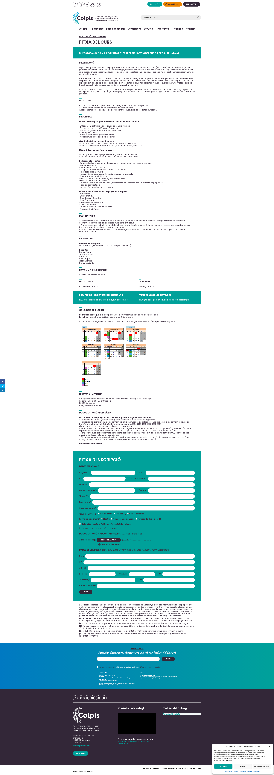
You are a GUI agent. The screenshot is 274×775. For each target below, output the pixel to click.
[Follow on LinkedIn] (86, 4)
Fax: (140, 579)
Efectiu (106, 519)
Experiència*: (85, 502)
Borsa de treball (115, 28)
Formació (98, 28)
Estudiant (120, 514)
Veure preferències (262, 766)
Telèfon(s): (84, 579)
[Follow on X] (81, 4)
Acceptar (223, 766)
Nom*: (141, 472)
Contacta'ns (191, 4)
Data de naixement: (138, 478)
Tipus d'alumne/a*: (88, 514)
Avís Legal (256, 771)
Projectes (163, 28)
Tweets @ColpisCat (172, 714)
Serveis (148, 28)
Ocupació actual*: (87, 508)
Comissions (134, 28)
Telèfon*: (143, 490)
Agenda (178, 28)
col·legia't (155, 4)
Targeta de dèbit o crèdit (149, 519)
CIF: (80, 562)
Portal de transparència (151, 768)
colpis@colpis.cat (183, 620)
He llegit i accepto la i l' (106, 524)
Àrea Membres (173, 4)
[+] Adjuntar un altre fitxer (109, 544)
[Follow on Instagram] (98, 4)
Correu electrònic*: (88, 490)
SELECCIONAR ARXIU (108, 540)
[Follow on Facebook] (75, 4)
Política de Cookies (231, 771)
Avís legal (182, 768)
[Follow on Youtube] (92, 4)
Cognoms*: (84, 472)
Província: (123, 574)
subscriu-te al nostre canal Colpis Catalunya (133, 742)
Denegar (242, 766)
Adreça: (82, 568)
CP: (159, 574)
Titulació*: (84, 496)
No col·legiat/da (136, 514)
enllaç (158, 678)
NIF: (80, 478)
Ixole (91, 771)
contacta (80, 753)
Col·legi (83, 28)
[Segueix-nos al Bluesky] (104, 697)
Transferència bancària (124, 519)
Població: (83, 484)
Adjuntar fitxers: (86, 540)
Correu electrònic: (87, 585)
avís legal (126, 524)
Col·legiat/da (106, 514)
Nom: (81, 556)
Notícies (191, 28)
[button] (270, 746)
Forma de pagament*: (89, 519)
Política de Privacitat (245, 771)
